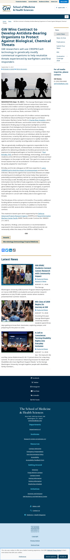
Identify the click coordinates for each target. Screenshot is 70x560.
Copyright (35, 536)
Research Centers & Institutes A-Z (35, 439)
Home (4, 21)
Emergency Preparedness (35, 451)
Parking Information (35, 481)
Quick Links (61, 7)
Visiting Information (35, 478)
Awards (6, 237)
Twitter (35, 382)
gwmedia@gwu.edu (61, 84)
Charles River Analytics (37, 120)
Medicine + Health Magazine (36, 515)
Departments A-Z (35, 429)
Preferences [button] (22, 556)
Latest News (61, 34)
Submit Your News (61, 47)
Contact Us (36, 510)
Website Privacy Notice (54, 550)
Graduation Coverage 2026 (61, 58)
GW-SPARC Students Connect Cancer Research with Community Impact (43, 270)
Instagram (36, 387)
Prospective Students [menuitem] (21, 1)
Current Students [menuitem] (32, 1)
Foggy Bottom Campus (35, 472)
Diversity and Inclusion (35, 494)
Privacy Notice (35, 541)
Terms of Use (35, 545)
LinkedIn (36, 395)
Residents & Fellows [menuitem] (44, 1)
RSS (58, 52)
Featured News (42, 279)
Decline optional (51, 556)
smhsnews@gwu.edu (35, 420)
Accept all (63, 556)
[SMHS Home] (19, 8)
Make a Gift (36, 506)
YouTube (36, 391)
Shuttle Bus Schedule (35, 484)
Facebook (35, 378)
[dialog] (35, 554)
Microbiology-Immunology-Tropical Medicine (20, 242)
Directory (35, 470)
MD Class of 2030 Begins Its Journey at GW (42, 304)
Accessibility (35, 457)
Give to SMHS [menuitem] (64, 1)
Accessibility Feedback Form (35, 460)
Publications (61, 42)
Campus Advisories (35, 449)
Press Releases (21, 69)
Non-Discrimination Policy (35, 454)
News (9, 21)
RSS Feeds (36, 400)
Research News (8, 69)
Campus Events (35, 475)
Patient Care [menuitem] (54, 1)
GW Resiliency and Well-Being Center (35, 496)
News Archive (61, 38)
